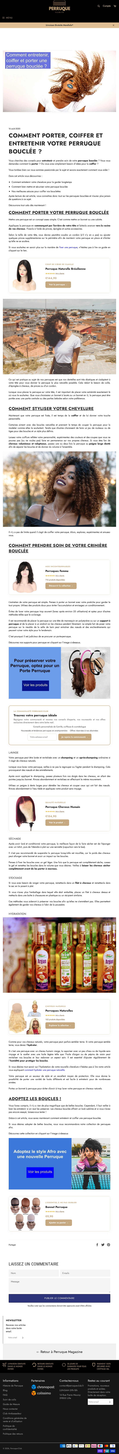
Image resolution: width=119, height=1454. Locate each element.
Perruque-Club (16, 1448)
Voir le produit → (57, 822)
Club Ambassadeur (12, 1413)
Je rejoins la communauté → (75, 736)
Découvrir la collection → (61, 585)
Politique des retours (13, 1433)
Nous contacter (10, 1408)
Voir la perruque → (58, 284)
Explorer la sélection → (60, 1025)
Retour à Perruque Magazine (60, 1351)
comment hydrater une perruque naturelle (44, 1070)
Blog (5, 1390)
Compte (107, 6)
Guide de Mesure (11, 1404)
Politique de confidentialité (10, 1427)
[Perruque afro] (59, 1188)
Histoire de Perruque (13, 1385)
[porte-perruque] (59, 698)
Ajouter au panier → (58, 1222)
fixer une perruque (68, 247)
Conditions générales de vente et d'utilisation (15, 1419)
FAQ (5, 1395)
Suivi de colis (9, 1399)
